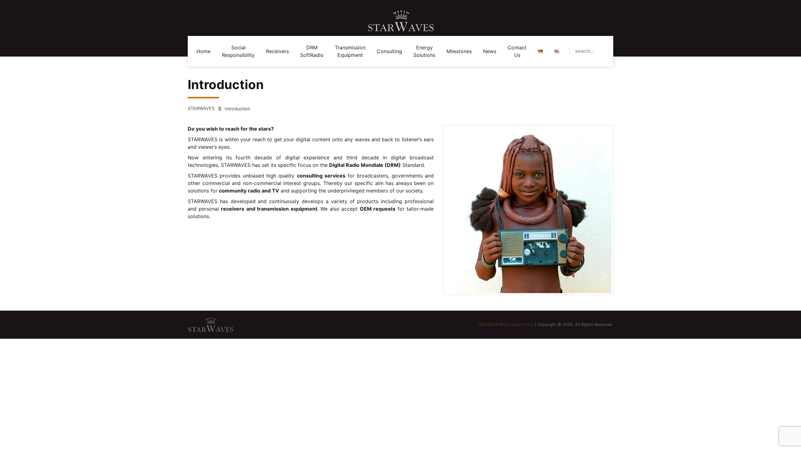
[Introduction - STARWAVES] (400, 20)
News (489, 51)
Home (203, 51)
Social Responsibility (238, 51)
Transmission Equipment (350, 51)
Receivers (277, 51)
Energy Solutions (424, 51)
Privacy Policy (520, 324)
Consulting (389, 51)
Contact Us (517, 51)
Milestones (459, 51)
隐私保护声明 (491, 324)
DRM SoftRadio (312, 51)
